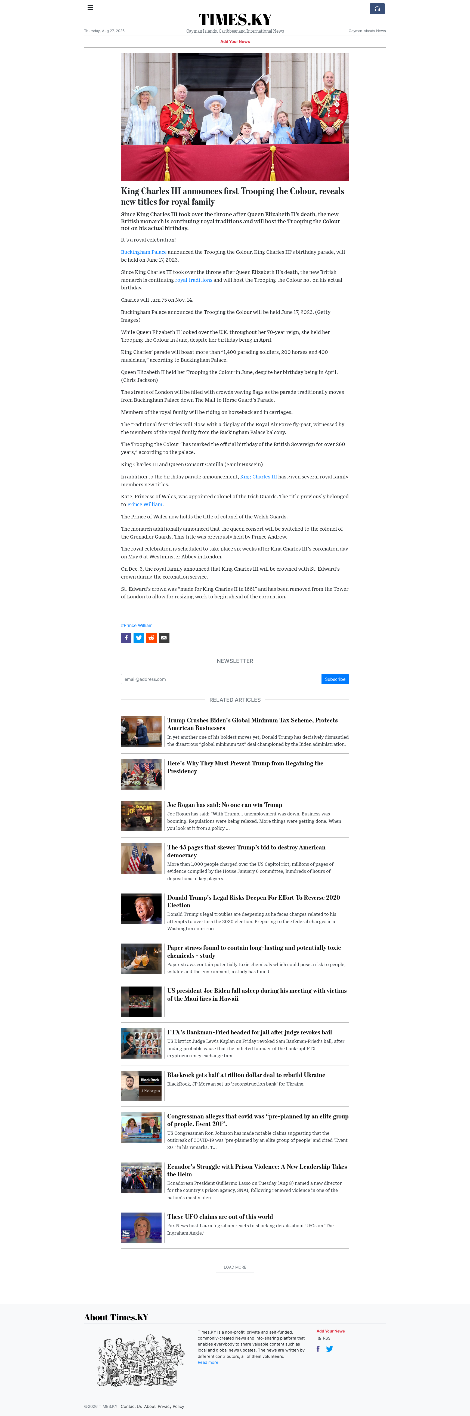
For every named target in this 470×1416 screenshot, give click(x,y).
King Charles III (258, 477)
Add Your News (235, 41)
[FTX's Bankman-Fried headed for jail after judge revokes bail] (141, 1043)
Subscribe (335, 679)
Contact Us (131, 1406)
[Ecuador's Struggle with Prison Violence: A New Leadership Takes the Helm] (141, 1177)
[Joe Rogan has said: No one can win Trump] (141, 815)
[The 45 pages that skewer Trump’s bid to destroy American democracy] (141, 858)
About (150, 1406)
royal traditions (193, 280)
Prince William (144, 504)
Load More (235, 1267)
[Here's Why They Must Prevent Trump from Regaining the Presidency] (141, 774)
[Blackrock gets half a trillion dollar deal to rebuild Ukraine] (141, 1085)
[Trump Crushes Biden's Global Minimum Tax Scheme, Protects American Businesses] (141, 731)
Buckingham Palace (144, 252)
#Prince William (137, 625)
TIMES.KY (235, 19)
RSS (326, 1338)
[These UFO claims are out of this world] (141, 1227)
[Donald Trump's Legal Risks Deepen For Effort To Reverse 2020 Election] (141, 908)
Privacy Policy (171, 1406)
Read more (208, 1362)
